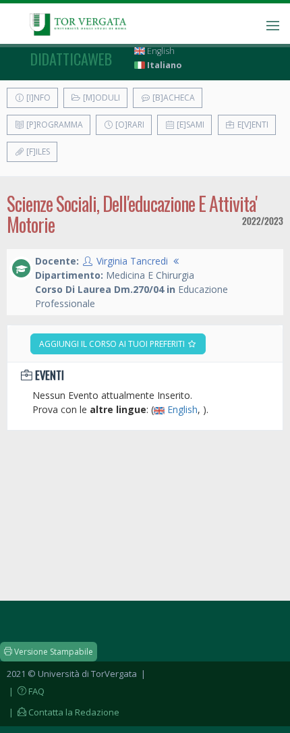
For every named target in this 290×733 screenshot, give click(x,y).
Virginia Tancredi (132, 260)
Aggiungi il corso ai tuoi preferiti (113, 344)
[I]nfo (37, 97)
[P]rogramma (53, 124)
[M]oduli (100, 97)
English (160, 51)
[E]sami (189, 124)
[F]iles (37, 151)
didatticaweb (71, 59)
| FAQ (26, 691)
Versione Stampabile (52, 651)
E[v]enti (251, 124)
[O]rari (128, 124)
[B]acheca (172, 97)
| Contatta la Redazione (63, 712)
